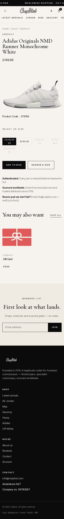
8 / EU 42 (24, 141)
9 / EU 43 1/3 (39, 141)
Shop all (56, 215)
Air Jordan (8, 401)
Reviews (7, 450)
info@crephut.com (12, 478)
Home (5, 29)
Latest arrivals (12, 18)
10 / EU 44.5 (55, 141)
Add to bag (14, 165)
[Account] (51, 11)
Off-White (7, 428)
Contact (6, 456)
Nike (41, 18)
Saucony (52, 18)
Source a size (41, 165)
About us (7, 445)
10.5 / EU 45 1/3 (9, 150)
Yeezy (5, 417)
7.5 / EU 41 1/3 (9, 141)
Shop (14, 29)
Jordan (30, 18)
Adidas (6, 423)
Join (55, 327)
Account (7, 461)
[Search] (5, 11)
